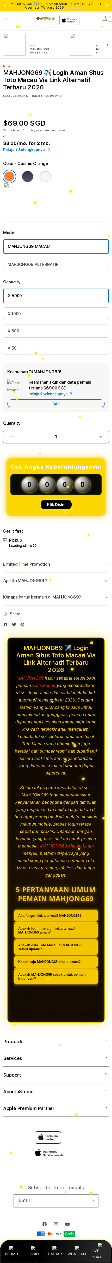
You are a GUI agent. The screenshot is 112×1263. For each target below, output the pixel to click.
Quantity (11, 423)
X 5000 (15, 295)
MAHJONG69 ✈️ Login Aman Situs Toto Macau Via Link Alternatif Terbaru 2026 (56, 5)
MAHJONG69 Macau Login (67, 846)
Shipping (29, 130)
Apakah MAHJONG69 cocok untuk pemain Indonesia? (52, 976)
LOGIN (33, 1254)
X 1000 (14, 313)
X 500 (13, 330)
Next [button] (107, 5)
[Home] (45, 18)
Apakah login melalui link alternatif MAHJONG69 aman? (46, 930)
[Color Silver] (45, 176)
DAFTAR (55, 1254)
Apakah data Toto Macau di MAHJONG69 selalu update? (50, 947)
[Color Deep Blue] (27, 176)
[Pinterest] (23, 625)
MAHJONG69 (30, 678)
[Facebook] (6, 625)
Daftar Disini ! (76, 7)
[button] (6, 21)
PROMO (11, 1254)
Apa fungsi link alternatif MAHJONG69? (50, 916)
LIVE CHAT (96, 1254)
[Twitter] (15, 625)
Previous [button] (5, 5)
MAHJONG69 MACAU (28, 246)
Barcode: (37, 95)
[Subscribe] (92, 1200)
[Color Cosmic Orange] (9, 176)
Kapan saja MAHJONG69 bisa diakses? (49, 962)
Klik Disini (56, 504)
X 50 (12, 348)
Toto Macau (43, 685)
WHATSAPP (78, 1254)
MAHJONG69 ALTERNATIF (33, 264)
